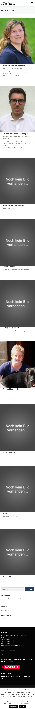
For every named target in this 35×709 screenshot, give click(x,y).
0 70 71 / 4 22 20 (6, 673)
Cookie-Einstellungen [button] (24, 703)
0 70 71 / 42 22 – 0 (9, 641)
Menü (32, 3)
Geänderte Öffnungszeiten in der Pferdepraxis (13, 599)
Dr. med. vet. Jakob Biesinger (15, 133)
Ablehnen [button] (22, 706)
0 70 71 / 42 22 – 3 (9, 643)
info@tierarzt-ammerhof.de (12, 645)
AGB (4, 696)
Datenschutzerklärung (9, 703)
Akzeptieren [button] (13, 706)
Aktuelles (3, 619)
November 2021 (5, 610)
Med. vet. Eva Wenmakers (14, 65)
